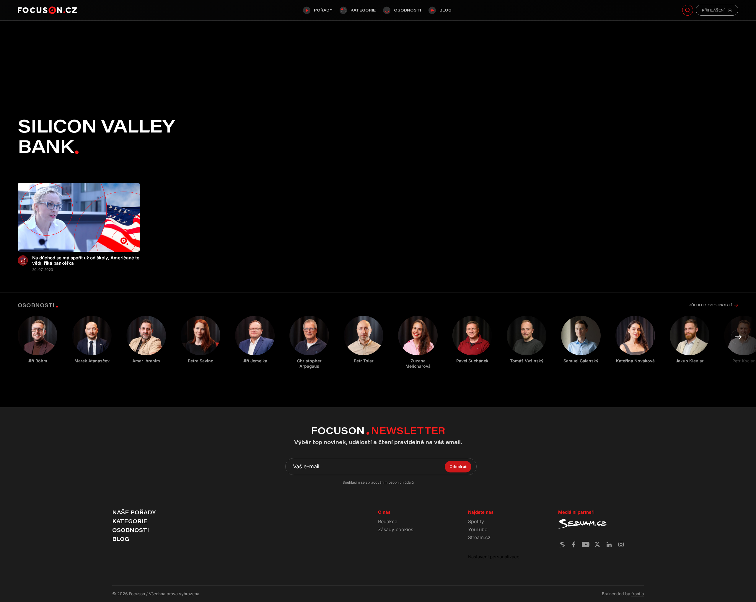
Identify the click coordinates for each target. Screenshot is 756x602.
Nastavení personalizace (493, 557)
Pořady (323, 10)
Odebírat (458, 466)
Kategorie (363, 10)
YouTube (477, 529)
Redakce (387, 521)
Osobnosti (407, 10)
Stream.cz (479, 537)
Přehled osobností (710, 305)
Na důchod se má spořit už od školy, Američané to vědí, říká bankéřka (85, 260)
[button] (738, 337)
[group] (92, 340)
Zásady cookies (395, 529)
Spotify (476, 521)
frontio (637, 593)
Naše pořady (134, 512)
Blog (445, 10)
